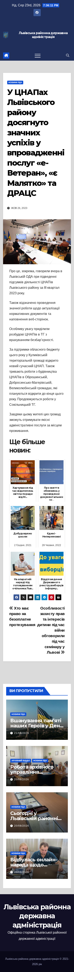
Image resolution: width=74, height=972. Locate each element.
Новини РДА (15, 82)
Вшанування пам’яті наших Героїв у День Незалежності (36, 726)
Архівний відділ (21, 760)
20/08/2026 (21, 779)
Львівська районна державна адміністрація (43, 35)
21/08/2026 (21, 733)
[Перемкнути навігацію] (37, 55)
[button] (67, 55)
